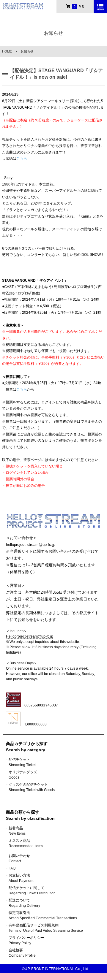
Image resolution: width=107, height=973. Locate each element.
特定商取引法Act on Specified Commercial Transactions (43, 915)
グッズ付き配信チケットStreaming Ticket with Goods (32, 787)
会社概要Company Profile (22, 953)
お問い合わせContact (19, 858)
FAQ (12, 868)
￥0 (79, 6)
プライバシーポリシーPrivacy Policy (26, 940)
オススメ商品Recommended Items (26, 843)
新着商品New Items (17, 831)
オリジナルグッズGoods (23, 774)
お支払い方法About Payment (21, 878)
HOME (7, 51)
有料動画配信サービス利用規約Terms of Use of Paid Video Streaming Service (46, 928)
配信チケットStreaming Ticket (22, 762)
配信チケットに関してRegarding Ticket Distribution (32, 890)
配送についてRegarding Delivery (24, 903)
